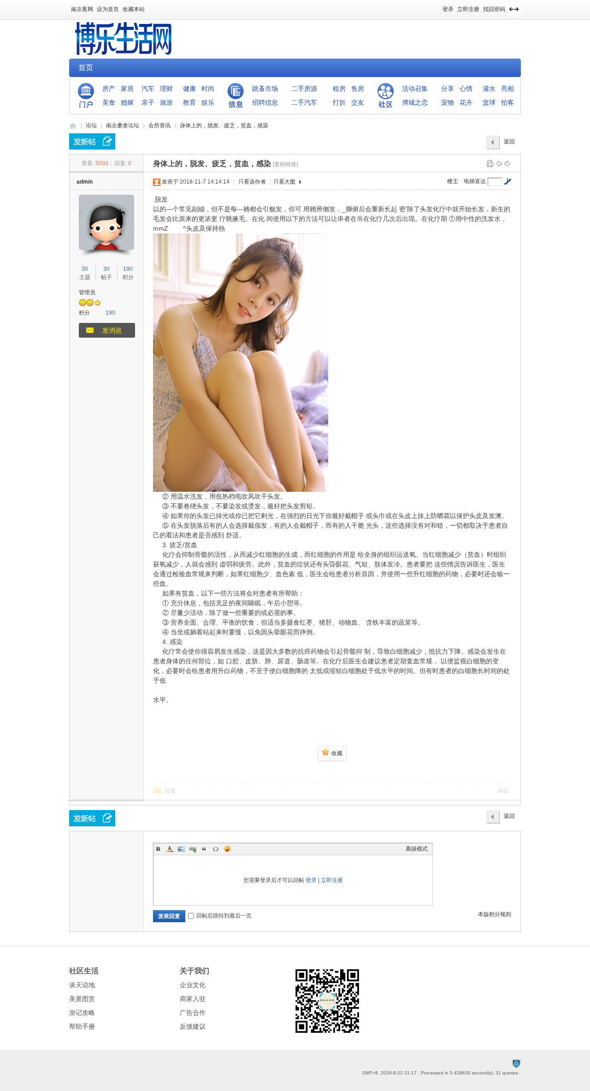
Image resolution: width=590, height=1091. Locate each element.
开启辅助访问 (438, 6)
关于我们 (194, 971)
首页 (85, 68)
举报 (502, 791)
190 (128, 269)
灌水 (489, 88)
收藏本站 (134, 9)
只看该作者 (252, 182)
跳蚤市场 (265, 88)
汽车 (148, 88)
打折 (339, 102)
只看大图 (284, 182)
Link (192, 848)
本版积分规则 (494, 914)
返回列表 (509, 143)
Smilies (227, 848)
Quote (204, 848)
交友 (357, 102)
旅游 (166, 102)
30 (85, 269)
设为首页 (108, 9)
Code (215, 848)
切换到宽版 (514, 9)
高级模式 (417, 849)
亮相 (507, 88)
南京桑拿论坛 (122, 125)
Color (169, 848)
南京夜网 (82, 9)
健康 (189, 88)
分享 (447, 88)
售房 (357, 88)
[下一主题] (507, 163)
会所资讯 (159, 125)
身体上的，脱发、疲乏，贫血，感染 (224, 125)
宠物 (447, 102)
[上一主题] (498, 163)
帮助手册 (82, 1026)
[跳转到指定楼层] (507, 181)
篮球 (489, 102)
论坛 (91, 125)
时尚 (207, 88)
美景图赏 (82, 998)
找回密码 (494, 9)
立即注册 (468, 9)
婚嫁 (127, 102)
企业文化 (193, 985)
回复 (170, 791)
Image (181, 848)
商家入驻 (193, 998)
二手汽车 (304, 102)
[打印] (490, 163)
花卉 (466, 102)
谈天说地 (82, 985)
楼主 (452, 181)
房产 (108, 88)
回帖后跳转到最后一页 (224, 915)
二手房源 (304, 88)
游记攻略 (82, 1012)
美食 (108, 102)
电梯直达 (475, 181)
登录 (448, 9)
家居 (127, 88)
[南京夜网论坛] (123, 53)
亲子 (148, 102)
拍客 (507, 102)
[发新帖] (92, 141)
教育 (189, 102)
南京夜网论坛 (73, 125)
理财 (166, 88)
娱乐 (207, 102)
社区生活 (84, 971)
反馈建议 (193, 1026)
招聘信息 (265, 102)
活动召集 (415, 88)
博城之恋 (415, 102)
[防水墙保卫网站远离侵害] (516, 1063)
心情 (466, 88)
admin (85, 182)
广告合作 (193, 1012)
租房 (339, 88)
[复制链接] (285, 164)
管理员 (87, 292)
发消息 (112, 330)
